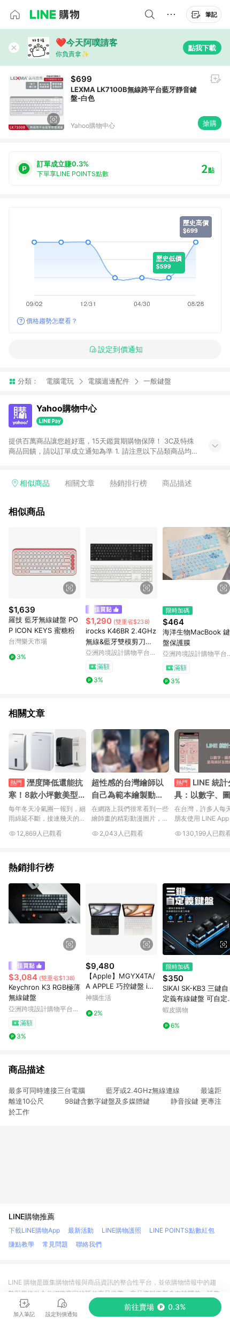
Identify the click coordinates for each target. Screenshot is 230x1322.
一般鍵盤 (157, 381)
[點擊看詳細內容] (44, 563)
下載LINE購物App (34, 1230)
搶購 (210, 123)
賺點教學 (21, 1244)
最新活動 (81, 1230)
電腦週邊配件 (108, 381)
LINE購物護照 (121, 1230)
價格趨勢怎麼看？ (52, 321)
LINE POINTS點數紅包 (181, 1230)
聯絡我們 (89, 1244)
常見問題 (55, 1244)
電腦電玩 (60, 381)
